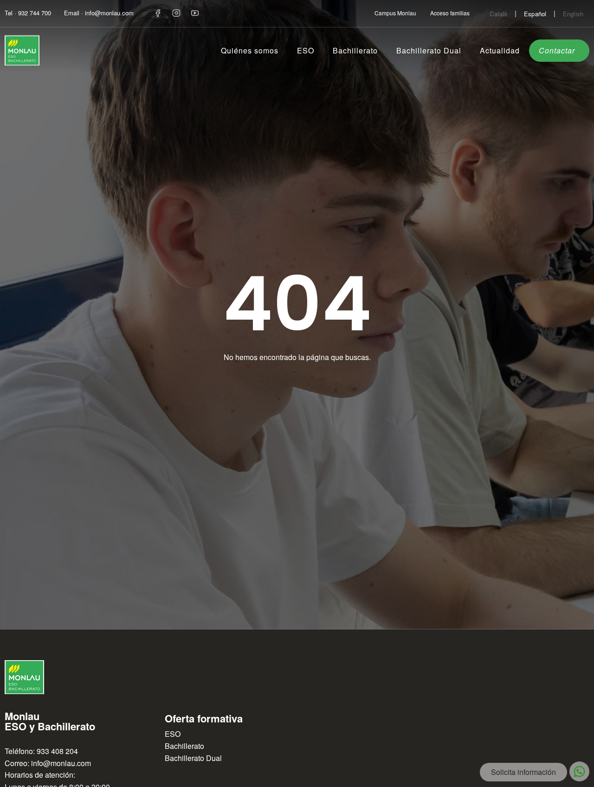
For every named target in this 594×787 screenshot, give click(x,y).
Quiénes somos (249, 50)
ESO (305, 50)
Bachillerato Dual (428, 50)
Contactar (557, 50)
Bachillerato (355, 50)
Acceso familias (450, 13)
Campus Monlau (395, 13)
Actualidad (500, 50)
